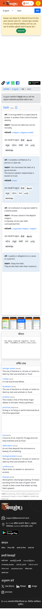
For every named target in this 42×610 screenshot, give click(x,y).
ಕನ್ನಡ (7, 145)
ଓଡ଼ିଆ (14, 145)
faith (6, 107)
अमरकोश (6, 89)
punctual (6, 407)
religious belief (26, 132)
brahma (5, 397)
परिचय (3, 547)
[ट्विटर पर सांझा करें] (8, 82)
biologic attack (8, 368)
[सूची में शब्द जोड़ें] (16, 107)
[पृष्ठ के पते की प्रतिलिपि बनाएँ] (3, 82)
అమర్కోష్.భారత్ (15, 560)
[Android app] (10, 532)
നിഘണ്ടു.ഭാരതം (7, 564)
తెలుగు (29, 140)
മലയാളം (9, 150)
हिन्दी (22, 140)
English (15, 89)
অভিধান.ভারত (5, 568)
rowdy (5, 379)
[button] (4, 323)
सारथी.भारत (4, 572)
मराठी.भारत (4, 560)
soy (3, 435)
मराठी (21, 145)
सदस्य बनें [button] (21, 31)
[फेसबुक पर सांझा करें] (17, 82)
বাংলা (26, 145)
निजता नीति (11, 547)
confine (5, 466)
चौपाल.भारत (28, 568)
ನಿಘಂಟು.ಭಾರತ (21, 564)
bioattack (6, 386)
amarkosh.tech (17, 568)
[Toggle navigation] (3, 3)
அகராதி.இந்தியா (29, 560)
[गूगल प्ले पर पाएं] (34, 82)
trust (14, 180)
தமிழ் (33, 145)
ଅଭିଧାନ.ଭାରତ (33, 564)
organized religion (20, 228)
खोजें (37, 10)
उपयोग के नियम (21, 547)
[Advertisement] (21, 58)
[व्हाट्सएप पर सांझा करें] (13, 82)
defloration (7, 445)
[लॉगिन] (38, 3)
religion (15, 132)
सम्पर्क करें (31, 547)
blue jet (5, 477)
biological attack (9, 456)
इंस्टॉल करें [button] (21, 321)
